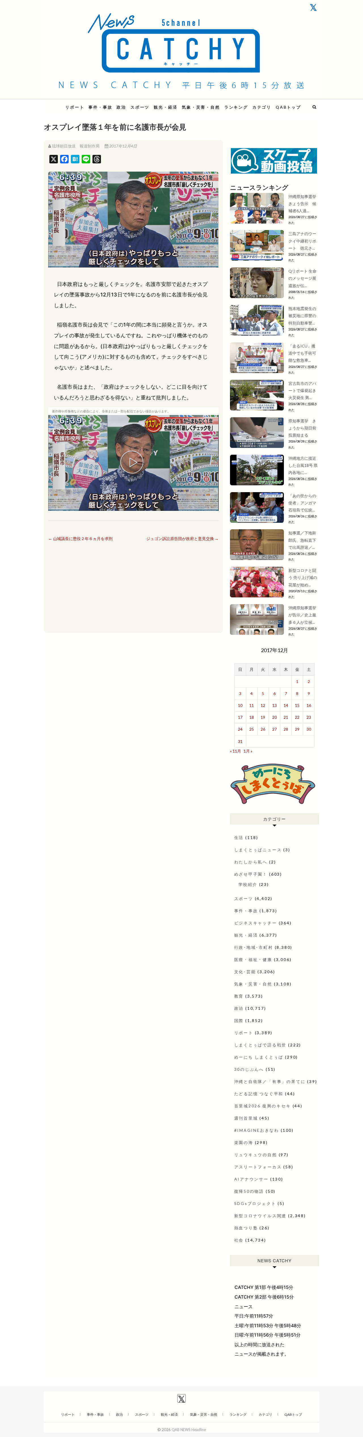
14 (286, 705)
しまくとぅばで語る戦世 (260, 1044)
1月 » (248, 751)
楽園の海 (243, 1142)
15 (297, 705)
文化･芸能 (245, 971)
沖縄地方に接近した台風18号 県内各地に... (303, 465)
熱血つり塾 (246, 1227)
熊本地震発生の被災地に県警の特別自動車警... (302, 315)
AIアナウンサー (251, 1179)
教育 (239, 996)
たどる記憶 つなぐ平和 (259, 1093)
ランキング (236, 107)
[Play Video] (133, 463)
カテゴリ (261, 107)
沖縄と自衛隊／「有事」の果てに (270, 1081)
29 (297, 729)
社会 (239, 1240)
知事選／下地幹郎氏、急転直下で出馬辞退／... (302, 539)
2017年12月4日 (122, 146)
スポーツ (139, 107)
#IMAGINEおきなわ (256, 1130)
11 (251, 705)
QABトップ (288, 107)
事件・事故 (100, 107)
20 (274, 717)
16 (309, 705)
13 (274, 705)
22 (297, 717)
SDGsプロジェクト (255, 1203)
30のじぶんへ (249, 1069)
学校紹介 (248, 884)
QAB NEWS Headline (189, 1429)
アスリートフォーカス (258, 1166)
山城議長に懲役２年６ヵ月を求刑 (80, 538)
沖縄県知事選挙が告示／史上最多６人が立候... (302, 614)
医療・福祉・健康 (253, 959)
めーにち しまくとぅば (259, 1057)
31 (240, 741)
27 (274, 729)
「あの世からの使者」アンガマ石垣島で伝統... (302, 502)
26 (263, 729)
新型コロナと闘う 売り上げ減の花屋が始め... (302, 577)
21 (286, 717)
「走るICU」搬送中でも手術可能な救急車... (302, 353)
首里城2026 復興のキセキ (262, 1105)
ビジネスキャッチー (255, 922)
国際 (239, 1020)
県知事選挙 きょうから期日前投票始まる (302, 427)
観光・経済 (166, 107)
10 (240, 705)
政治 (121, 107)
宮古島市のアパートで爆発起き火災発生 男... (302, 390)
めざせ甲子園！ (251, 874)
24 (240, 729)
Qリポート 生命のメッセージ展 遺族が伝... (302, 278)
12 (263, 705)
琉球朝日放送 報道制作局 (75, 146)
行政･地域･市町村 (253, 947)
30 (309, 729)
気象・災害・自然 (201, 107)
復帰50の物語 (249, 1191)
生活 (239, 837)
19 (263, 717)
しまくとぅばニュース (258, 849)
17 (240, 717)
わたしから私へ (251, 861)
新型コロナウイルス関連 (260, 1215)
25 (251, 729)
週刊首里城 (246, 1118)
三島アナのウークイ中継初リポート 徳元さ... (302, 240)
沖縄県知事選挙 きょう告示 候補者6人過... (304, 203)
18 (251, 717)
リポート (74, 107)
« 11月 (235, 751)
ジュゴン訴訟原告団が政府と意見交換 (182, 538)
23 (309, 717)
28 (286, 729)
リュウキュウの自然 (255, 1154)
